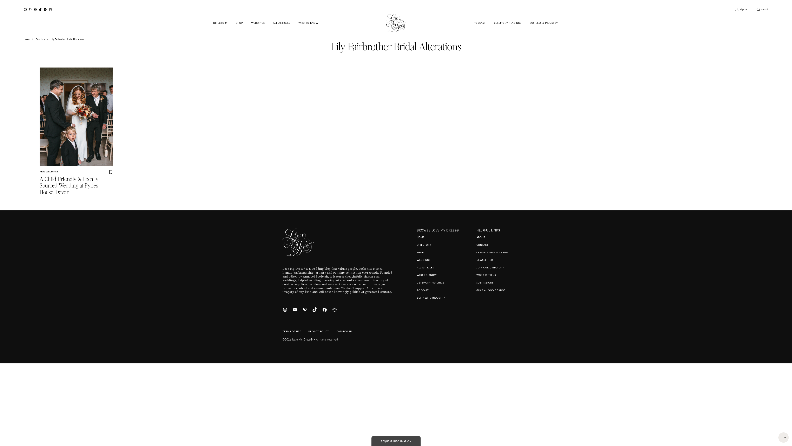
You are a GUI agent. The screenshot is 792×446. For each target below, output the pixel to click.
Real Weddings (49, 171)
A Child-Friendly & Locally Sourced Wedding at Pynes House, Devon (69, 186)
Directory (40, 39)
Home (27, 39)
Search (764, 9)
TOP (783, 437)
